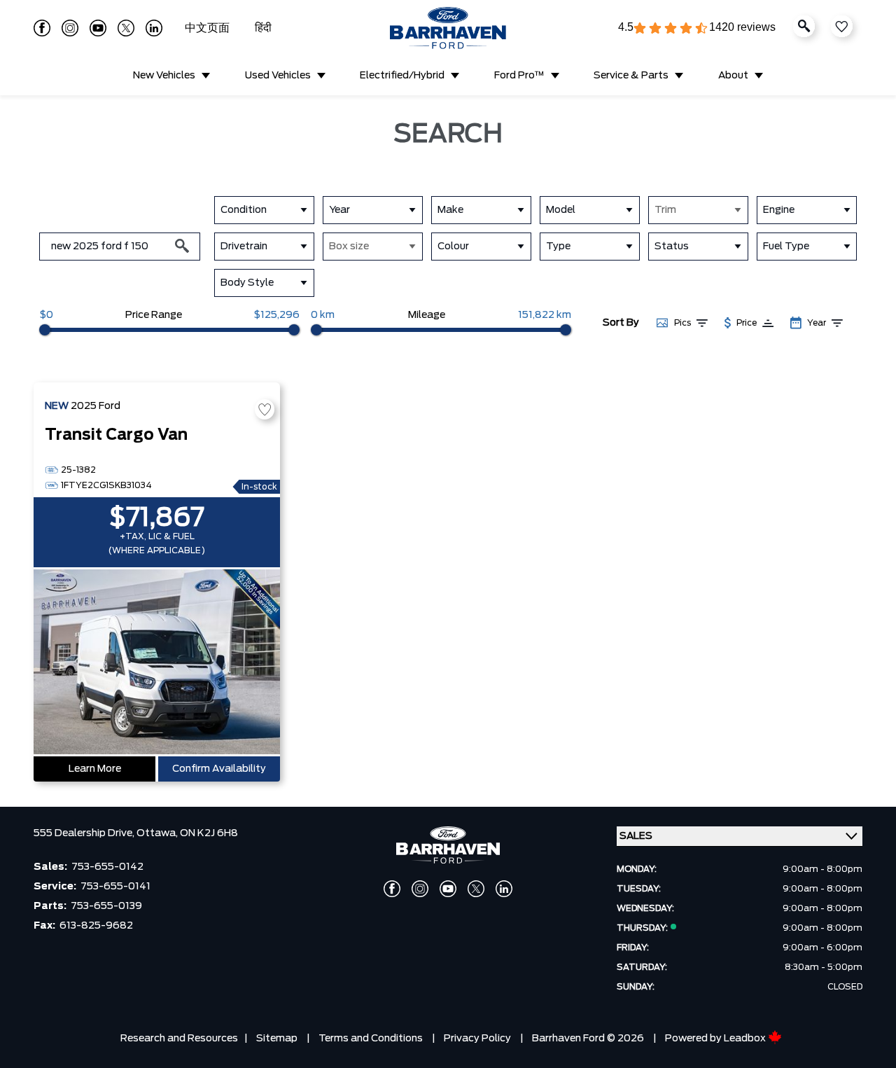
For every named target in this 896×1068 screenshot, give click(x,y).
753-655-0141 (115, 887)
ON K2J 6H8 (209, 833)
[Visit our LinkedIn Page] (154, 28)
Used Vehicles (278, 76)
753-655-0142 (107, 867)
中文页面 (208, 28)
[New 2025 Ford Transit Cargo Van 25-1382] (157, 663)
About (733, 76)
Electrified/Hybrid (402, 76)
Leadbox (746, 1038)
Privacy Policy (477, 1038)
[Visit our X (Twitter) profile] (126, 28)
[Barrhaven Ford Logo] (448, 28)
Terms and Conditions (370, 1038)
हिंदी (263, 28)
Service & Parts (631, 76)
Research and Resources (179, 1038)
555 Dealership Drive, (85, 833)
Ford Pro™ (519, 76)
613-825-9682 (96, 926)
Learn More (95, 769)
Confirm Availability (219, 769)
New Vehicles (164, 76)
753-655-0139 (106, 906)
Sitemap (277, 1038)
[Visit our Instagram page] (70, 28)
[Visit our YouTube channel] (98, 28)
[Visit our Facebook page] (42, 28)
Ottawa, (158, 833)
